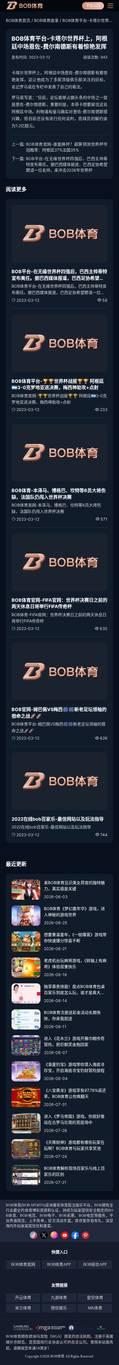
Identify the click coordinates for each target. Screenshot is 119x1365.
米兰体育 (23, 1308)
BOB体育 (13, 1336)
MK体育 (95, 1308)
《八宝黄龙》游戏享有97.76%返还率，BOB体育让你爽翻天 (75, 1093)
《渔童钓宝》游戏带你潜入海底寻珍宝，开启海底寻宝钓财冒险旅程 (74, 1067)
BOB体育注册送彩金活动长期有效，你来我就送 (72, 1015)
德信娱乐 (59, 1308)
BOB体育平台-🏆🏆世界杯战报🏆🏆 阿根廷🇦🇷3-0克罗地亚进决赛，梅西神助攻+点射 (58, 384)
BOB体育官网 (23, 1264)
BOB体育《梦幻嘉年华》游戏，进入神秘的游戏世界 (74, 911)
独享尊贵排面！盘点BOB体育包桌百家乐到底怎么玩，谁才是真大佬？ (74, 989)
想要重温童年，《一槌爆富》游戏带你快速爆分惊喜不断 (75, 937)
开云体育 (23, 1297)
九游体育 (59, 1297)
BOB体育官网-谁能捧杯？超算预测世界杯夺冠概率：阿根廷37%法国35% (66, 147)
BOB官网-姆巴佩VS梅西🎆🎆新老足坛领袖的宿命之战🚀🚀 (59, 712)
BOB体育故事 (46, 20)
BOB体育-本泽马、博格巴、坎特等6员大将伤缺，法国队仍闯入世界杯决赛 (59, 493)
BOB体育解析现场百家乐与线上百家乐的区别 (74, 1171)
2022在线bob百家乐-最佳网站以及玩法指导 (58, 819)
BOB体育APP (59, 1264)
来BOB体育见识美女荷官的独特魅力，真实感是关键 (74, 885)
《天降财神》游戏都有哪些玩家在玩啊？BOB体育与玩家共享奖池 (74, 1145)
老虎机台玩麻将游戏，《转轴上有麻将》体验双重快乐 (75, 963)
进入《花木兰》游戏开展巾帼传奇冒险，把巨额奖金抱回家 (74, 1041)
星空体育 (95, 1297)
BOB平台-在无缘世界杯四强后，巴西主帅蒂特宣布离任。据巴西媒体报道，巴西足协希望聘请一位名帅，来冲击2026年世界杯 (66, 164)
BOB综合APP (95, 1264)
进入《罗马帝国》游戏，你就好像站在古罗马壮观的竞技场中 (74, 1119)
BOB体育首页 (18, 20)
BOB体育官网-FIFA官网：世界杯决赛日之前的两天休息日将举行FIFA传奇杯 (59, 603)
